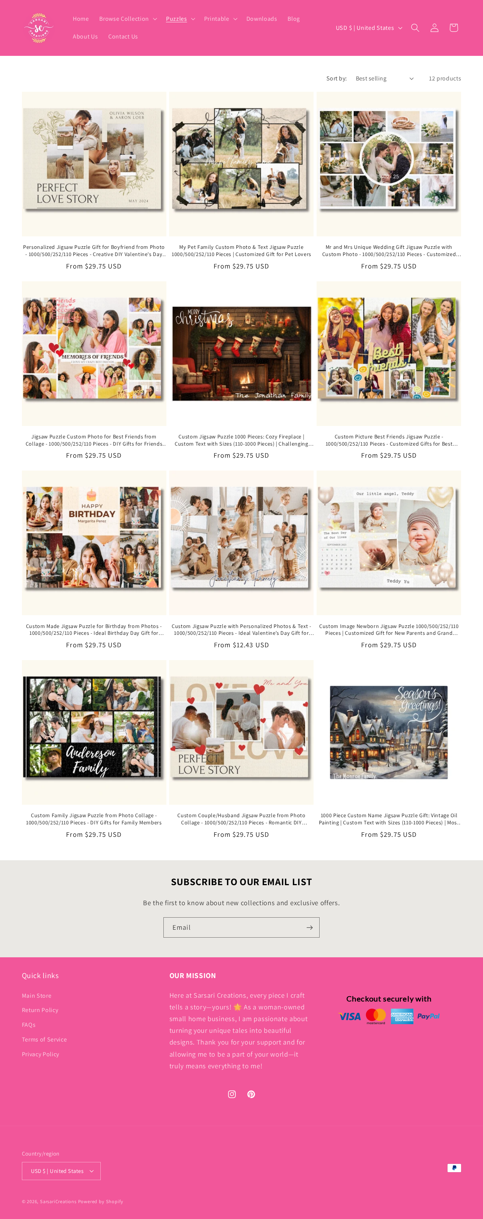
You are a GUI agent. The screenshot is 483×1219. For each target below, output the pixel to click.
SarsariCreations (58, 1201)
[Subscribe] (309, 927)
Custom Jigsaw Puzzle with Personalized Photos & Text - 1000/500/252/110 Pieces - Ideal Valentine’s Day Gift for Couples (241, 630)
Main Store (37, 996)
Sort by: (336, 78)
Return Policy (40, 1010)
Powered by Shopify (101, 1201)
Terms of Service (44, 1039)
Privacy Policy (41, 1054)
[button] (127, 19)
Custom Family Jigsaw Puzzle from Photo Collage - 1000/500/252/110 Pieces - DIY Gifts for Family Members (94, 819)
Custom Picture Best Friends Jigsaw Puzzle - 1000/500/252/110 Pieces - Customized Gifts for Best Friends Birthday (389, 440)
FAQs (29, 1025)
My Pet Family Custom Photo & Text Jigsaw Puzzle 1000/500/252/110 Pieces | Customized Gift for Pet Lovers (241, 251)
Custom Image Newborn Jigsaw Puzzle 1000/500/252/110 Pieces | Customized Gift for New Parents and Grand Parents (389, 630)
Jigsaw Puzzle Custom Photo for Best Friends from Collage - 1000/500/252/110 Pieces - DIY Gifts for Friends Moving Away (94, 440)
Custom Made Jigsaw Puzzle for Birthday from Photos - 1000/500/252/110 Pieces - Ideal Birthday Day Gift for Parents (94, 630)
